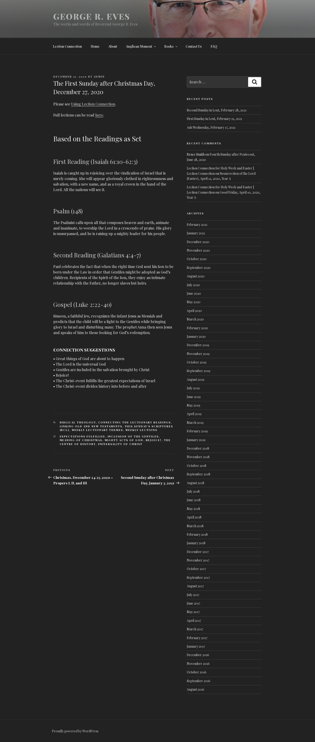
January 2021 (196, 233)
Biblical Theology (78, 422)
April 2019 (194, 414)
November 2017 (198, 560)
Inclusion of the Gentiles (133, 436)
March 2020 (195, 319)
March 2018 (195, 526)
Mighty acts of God (124, 440)
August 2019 (195, 379)
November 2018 (198, 457)
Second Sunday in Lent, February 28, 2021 (217, 110)
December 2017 (198, 552)
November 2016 (198, 663)
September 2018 (198, 474)
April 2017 (194, 620)
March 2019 (195, 422)
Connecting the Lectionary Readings (134, 422)
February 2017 (197, 638)
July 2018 (193, 491)
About (112, 46)
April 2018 (194, 517)
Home (95, 46)
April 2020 (194, 310)
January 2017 (196, 646)
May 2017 (193, 612)
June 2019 (194, 397)
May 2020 (193, 302)
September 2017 (198, 577)
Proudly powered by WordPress (75, 731)
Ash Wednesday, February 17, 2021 (211, 127)
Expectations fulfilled (82, 436)
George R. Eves (91, 16)
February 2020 (197, 328)
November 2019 (198, 354)
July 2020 (193, 285)
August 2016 (195, 689)
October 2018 (196, 465)
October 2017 (196, 569)
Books (169, 46)
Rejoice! (154, 440)
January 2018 (196, 543)
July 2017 (193, 595)
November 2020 (198, 250)
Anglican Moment (139, 46)
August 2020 (196, 276)
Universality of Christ (120, 444)
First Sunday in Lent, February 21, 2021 (214, 118)
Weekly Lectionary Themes (97, 430)
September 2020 (199, 267)
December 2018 (198, 448)
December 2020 (198, 242)
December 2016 (198, 655)
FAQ (214, 46)
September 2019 (198, 371)
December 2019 (198, 345)
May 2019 (193, 405)
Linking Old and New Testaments (91, 426)
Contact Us (194, 46)
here (99, 115)
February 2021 (197, 224)
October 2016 (196, 672)
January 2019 (196, 440)
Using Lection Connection (93, 104)
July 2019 (193, 388)
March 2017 (195, 629)
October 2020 (197, 259)
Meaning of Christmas (81, 440)
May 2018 (193, 508)
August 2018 (195, 483)
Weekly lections (141, 430)
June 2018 (194, 500)
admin (99, 76)
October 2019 (196, 362)
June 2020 (194, 293)
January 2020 (196, 336)
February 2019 (197, 431)
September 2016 (198, 681)
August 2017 (195, 586)
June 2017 (193, 603)
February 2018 (197, 534)
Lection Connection (67, 46)
